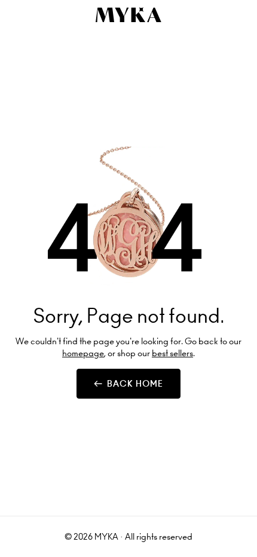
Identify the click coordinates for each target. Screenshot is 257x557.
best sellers (172, 353)
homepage (83, 353)
